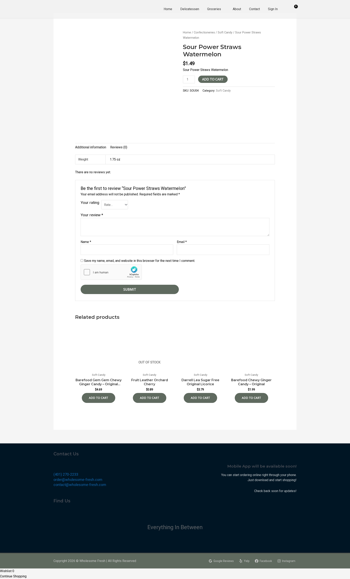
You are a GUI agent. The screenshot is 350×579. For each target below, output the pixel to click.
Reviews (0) (118, 147)
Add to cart (213, 79)
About (237, 9)
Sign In (273, 9)
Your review (92, 215)
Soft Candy (225, 32)
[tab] (90, 147)
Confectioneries (204, 32)
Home (168, 9)
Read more (149, 398)
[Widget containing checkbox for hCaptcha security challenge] (111, 272)
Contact (254, 9)
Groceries (214, 9)
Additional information (90, 147)
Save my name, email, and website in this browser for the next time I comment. (139, 261)
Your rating (90, 202)
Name (86, 242)
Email (182, 242)
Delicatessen (189, 9)
